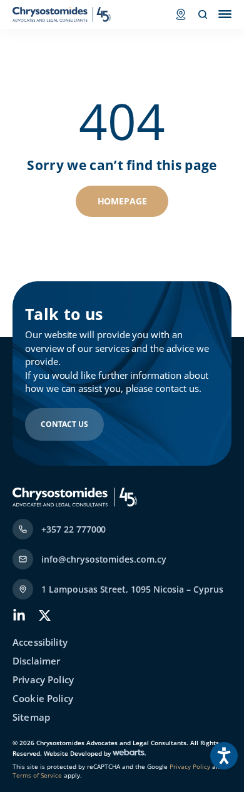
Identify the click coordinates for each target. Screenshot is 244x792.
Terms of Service (37, 775)
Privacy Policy (43, 679)
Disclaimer (37, 661)
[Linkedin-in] (19, 615)
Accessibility (40, 642)
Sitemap (31, 717)
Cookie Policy (43, 698)
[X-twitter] (44, 615)
